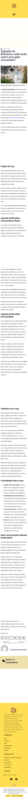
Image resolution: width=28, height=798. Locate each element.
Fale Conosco (7, 762)
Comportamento (8, 745)
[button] (14, 14)
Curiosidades (7, 748)
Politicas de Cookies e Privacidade (12, 757)
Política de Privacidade (17, 795)
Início (5, 738)
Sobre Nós (6, 760)
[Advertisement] (14, 33)
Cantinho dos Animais (15, 118)
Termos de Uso (8, 764)
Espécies (6, 750)
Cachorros (6, 741)
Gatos (5, 743)
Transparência (7, 767)
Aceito (7, 795)
